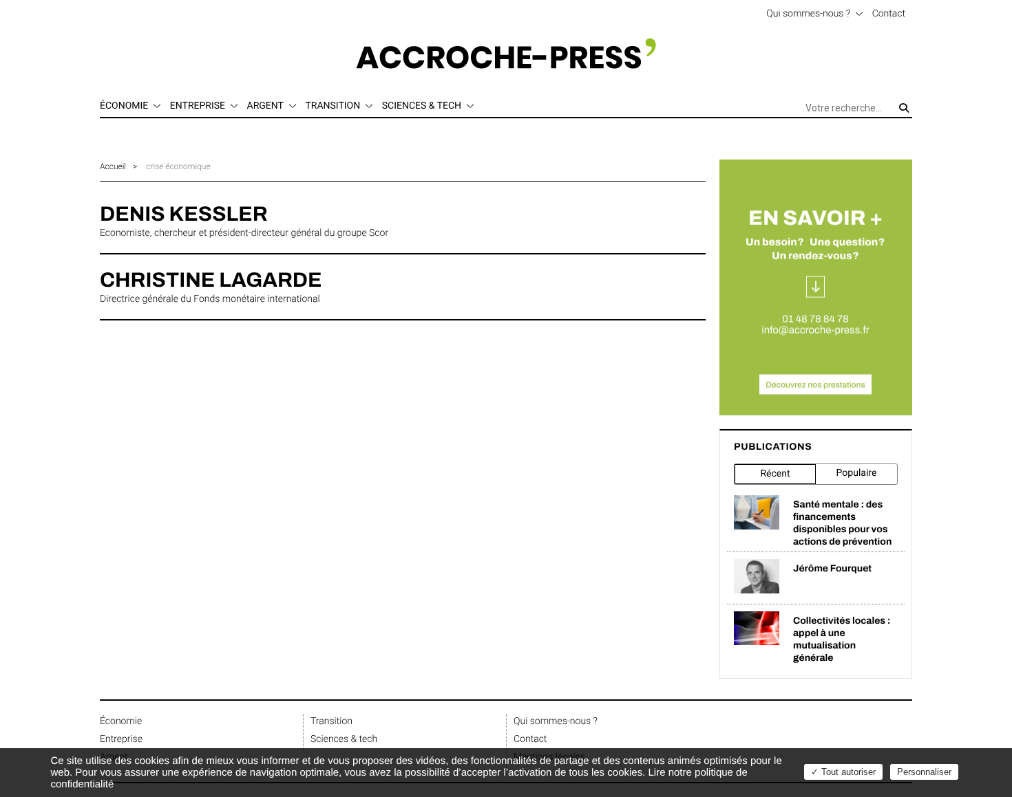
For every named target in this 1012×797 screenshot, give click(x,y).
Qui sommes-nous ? (808, 13)
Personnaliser (924, 772)
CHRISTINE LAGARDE (210, 281)
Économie (121, 721)
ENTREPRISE (197, 105)
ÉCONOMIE (124, 105)
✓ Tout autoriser (843, 772)
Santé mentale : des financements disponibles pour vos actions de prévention (842, 523)
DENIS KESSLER (184, 215)
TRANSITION (332, 105)
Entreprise (121, 739)
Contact (888, 13)
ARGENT (265, 105)
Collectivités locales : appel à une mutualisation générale (842, 639)
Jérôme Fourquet (832, 568)
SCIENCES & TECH (421, 105)
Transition (331, 721)
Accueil (113, 166)
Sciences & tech (343, 739)
